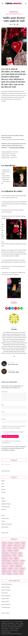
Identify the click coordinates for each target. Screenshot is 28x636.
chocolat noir (14, 553)
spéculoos (10, 573)
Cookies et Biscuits (5, 506)
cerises (4, 550)
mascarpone (15, 560)
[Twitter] (12, 308)
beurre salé (17, 545)
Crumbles (3, 492)
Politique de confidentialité (18, 432)
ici (17, 274)
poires (17, 568)
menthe (22, 560)
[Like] (6, 308)
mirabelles (9, 563)
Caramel (22, 548)
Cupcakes (3, 501)
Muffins (3, 498)
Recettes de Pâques (5, 587)
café (4, 548)
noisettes (14, 302)
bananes (10, 545)
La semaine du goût (5, 607)
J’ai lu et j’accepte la (13, 432)
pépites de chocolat (7, 571)
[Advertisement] (14, 118)
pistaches (11, 568)
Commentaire (4, 391)
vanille (16, 573)
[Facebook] (9, 308)
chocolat (16, 550)
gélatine (16, 558)
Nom (2, 404)
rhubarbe (21, 571)
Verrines (3, 521)
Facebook (14, 357)
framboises (5, 558)
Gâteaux (3, 480)
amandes (17, 542)
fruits (11, 558)
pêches (15, 571)
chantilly (10, 550)
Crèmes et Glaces (5, 518)
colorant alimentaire (7, 555)
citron (20, 553)
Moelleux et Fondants (6, 504)
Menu (25, 3)
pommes (23, 568)
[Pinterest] (15, 308)
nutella (12, 566)
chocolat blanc (6, 553)
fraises (20, 555)
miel (4, 563)
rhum (4, 573)
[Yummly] (18, 308)
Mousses (3, 515)
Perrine (14, 329)
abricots (4, 542)
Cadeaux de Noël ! (5, 601)
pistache (4, 568)
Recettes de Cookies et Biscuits (14, 14)
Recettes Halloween (5, 604)
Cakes (2, 483)
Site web (3, 419)
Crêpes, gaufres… (5, 527)
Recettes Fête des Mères (6, 584)
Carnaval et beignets (5, 590)
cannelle (9, 548)
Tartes (2, 486)
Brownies (3, 489)
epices (15, 555)
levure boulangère (6, 560)
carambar (15, 548)
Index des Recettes (5, 471)
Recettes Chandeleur (6, 595)
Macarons (3, 509)
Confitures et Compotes (6, 524)
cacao (23, 545)
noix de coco (5, 566)
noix (22, 563)
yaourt (21, 573)
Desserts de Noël (13, 12)
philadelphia (18, 566)
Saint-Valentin (4, 593)
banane (4, 545)
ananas (23, 542)
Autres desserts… (5, 532)
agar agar (11, 542)
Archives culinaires (5, 613)
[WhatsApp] (21, 308)
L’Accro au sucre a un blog (17, 147)
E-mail (3, 412)
